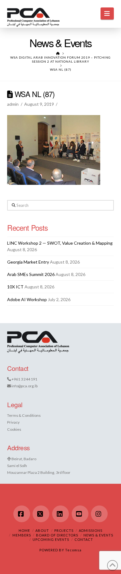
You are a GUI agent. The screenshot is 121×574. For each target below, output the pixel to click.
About (42, 530)
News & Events (98, 535)
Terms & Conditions (24, 415)
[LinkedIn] (60, 513)
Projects (64, 530)
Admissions (90, 530)
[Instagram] (99, 513)
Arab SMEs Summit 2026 (31, 274)
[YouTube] (80, 513)
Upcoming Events (51, 539)
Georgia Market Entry (28, 262)
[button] (107, 13)
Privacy (13, 422)
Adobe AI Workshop (27, 299)
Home (24, 530)
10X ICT (15, 286)
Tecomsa (73, 550)
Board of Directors (57, 535)
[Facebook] (21, 513)
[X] (41, 513)
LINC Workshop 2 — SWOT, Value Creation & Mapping (60, 243)
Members (21, 535)
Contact (83, 539)
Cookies (14, 429)
